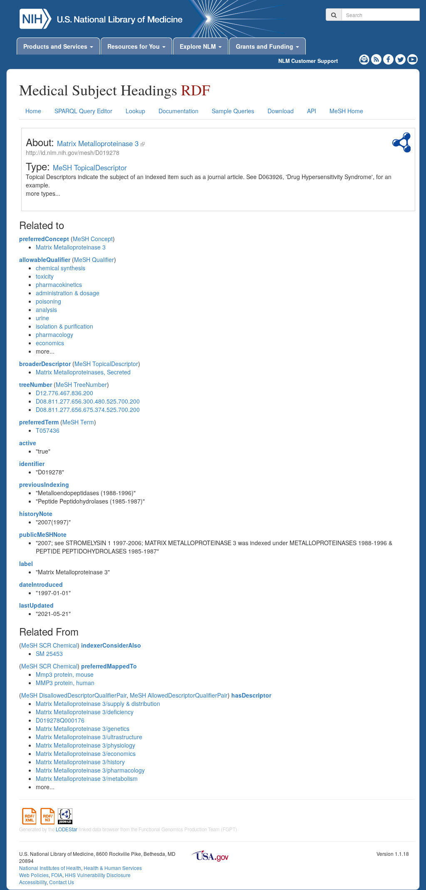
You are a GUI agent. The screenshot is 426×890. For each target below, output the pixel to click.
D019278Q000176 (60, 720)
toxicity (45, 276)
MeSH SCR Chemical (49, 645)
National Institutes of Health (50, 867)
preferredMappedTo (109, 666)
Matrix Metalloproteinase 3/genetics (82, 728)
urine (42, 318)
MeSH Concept (93, 238)
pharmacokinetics (59, 284)
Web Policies (34, 874)
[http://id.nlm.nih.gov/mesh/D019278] (143, 143)
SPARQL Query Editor (83, 111)
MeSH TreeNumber (81, 384)
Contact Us (61, 881)
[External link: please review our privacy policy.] (389, 58)
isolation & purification (64, 326)
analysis (46, 309)
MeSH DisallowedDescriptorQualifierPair (73, 695)
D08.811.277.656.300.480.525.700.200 (88, 401)
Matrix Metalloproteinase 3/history (80, 762)
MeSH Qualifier (94, 259)
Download (280, 111)
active (27, 443)
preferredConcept (44, 238)
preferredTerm (39, 422)
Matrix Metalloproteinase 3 (98, 143)
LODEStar (66, 829)
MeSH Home (346, 111)
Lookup (135, 111)
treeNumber (35, 384)
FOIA (56, 874)
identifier (32, 463)
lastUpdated (36, 605)
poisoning (48, 301)
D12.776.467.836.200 (64, 393)
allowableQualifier (44, 259)
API (311, 111)
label (26, 563)
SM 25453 (49, 653)
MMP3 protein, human (65, 682)
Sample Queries (233, 111)
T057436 (47, 430)
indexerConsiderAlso (111, 645)
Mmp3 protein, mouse (65, 674)
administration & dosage (67, 293)
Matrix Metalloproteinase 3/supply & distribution (98, 703)
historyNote (35, 513)
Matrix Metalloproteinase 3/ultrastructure (89, 737)
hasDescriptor (251, 695)
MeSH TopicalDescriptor (90, 167)
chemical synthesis (60, 268)
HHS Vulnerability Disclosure (98, 874)
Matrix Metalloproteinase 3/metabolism (87, 778)
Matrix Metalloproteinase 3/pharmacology (90, 770)
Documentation (178, 111)
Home (33, 111)
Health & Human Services (113, 867)
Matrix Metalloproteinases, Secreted (83, 372)
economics (50, 343)
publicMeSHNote (43, 534)
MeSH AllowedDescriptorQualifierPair (179, 695)
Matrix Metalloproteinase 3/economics (86, 753)
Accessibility (33, 881)
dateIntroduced (41, 584)
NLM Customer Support (308, 61)
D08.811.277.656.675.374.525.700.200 (88, 409)
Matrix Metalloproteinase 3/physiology (85, 745)
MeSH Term (78, 422)
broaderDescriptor (45, 363)
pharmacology (54, 334)
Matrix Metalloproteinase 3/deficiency (85, 712)
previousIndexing (44, 484)
